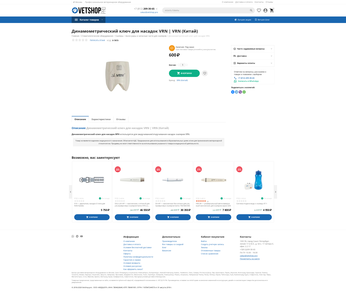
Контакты (259, 2)
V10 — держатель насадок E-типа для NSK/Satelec (89, 205)
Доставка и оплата (244, 2)
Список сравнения (209, 253)
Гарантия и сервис (132, 260)
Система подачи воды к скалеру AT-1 (251, 204)
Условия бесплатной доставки (137, 247)
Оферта (127, 253)
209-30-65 (144, 8)
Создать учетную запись (212, 244)
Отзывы (269, 2)
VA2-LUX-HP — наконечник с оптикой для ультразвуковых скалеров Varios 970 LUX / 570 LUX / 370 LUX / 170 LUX (132, 205)
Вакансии (166, 250)
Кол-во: (172, 65)
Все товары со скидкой (172, 244)
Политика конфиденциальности (138, 256)
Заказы (204, 247)
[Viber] (240, 92)
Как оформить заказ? (133, 269)
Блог (164, 247)
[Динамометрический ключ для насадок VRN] (118, 76)
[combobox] (208, 10)
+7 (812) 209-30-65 (246, 78)
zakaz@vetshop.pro (149, 12)
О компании (227, 2)
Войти (204, 241)
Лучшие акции (244, 19)
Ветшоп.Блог (264, 19)
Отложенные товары (210, 250)
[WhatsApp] (244, 92)
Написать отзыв (97, 40)
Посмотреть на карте (250, 258)
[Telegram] (236, 92)
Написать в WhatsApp (248, 81)
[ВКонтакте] (232, 92)
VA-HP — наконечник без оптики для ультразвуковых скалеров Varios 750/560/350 (172, 205)
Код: (109, 40)
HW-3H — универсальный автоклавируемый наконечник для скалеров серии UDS (213, 205)
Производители (169, 241)
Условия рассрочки (132, 266)
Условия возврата (131, 263)
